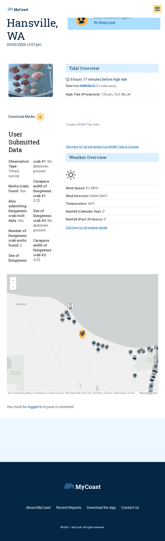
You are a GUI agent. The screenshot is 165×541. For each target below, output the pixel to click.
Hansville (87, 85)
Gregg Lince (106, 22)
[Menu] (157, 9)
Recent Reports (68, 507)
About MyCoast (38, 507)
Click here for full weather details (86, 227)
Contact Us (130, 507)
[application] (82, 334)
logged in (35, 407)
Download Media (21, 116)
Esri (155, 393)
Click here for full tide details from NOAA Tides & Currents (102, 146)
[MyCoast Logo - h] (18, 9)
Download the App (101, 507)
